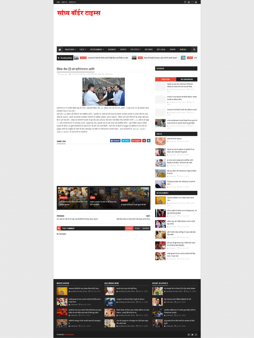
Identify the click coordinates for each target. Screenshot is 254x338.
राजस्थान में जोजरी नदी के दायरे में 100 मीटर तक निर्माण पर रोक (98, 57)
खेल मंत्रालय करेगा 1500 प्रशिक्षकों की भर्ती (177, 299)
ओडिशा (130, 58)
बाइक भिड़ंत (124, 200)
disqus (137, 228)
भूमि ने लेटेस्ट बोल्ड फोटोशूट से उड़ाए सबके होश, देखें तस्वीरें (181, 233)
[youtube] (188, 2)
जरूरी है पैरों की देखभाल (174, 138)
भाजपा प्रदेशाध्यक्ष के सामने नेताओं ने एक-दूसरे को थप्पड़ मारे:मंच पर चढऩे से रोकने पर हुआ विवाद (182, 121)
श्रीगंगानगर (108, 74)
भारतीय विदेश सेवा (91, 74)
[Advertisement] (149, 25)
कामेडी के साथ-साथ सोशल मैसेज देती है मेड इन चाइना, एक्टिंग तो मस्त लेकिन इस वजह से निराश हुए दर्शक (85, 311)
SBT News (149, 49)
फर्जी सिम (180, 58)
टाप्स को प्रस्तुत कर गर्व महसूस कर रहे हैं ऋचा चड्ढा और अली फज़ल (132, 321)
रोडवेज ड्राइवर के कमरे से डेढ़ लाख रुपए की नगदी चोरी (103, 203)
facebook (145, 228)
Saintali (183, 49)
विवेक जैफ (101, 74)
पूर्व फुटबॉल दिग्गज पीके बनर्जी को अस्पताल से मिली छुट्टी (179, 321)
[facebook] (185, 2)
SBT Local (161, 49)
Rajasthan (69, 49)
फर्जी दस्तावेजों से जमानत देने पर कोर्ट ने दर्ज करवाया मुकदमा (73, 203)
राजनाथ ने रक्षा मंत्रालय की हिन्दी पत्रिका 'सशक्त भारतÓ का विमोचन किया (182, 98)
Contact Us (72, 2)
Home (58, 2)
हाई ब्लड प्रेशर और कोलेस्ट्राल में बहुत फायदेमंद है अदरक (181, 172)
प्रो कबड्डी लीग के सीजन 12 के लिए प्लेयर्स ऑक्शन (179, 288)
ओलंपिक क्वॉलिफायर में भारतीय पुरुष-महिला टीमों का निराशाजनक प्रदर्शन (180, 311)
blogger (129, 228)
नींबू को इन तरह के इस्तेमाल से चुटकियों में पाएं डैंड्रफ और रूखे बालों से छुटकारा (180, 150)
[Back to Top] (195, 334)
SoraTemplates (69, 334)
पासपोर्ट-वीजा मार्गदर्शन (78, 74)
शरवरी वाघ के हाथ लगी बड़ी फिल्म (126, 288)
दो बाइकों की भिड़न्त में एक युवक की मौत (133, 204)
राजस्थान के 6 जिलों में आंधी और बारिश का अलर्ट (182, 109)
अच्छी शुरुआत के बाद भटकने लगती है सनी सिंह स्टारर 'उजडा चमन (181, 254)
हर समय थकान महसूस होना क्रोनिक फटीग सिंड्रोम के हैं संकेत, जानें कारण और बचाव (180, 161)
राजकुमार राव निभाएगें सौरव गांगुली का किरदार (130, 299)
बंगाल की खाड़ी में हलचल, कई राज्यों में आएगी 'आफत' (150, 57)
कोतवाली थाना (63, 198)
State (82, 49)
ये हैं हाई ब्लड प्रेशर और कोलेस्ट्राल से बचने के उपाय (181, 182)
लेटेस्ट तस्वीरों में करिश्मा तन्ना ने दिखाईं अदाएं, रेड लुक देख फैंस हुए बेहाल (182, 211)
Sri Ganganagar (187, 79)
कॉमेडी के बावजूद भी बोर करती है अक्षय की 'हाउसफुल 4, (85, 321)
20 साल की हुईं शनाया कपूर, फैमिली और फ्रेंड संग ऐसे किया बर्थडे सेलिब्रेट (181, 244)
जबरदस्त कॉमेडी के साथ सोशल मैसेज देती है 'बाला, (180, 199)
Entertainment (96, 49)
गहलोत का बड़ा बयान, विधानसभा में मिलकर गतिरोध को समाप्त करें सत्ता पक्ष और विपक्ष (180, 85)
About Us (64, 2)
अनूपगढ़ (92, 198)
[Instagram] (192, 2)
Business (112, 49)
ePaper (172, 49)
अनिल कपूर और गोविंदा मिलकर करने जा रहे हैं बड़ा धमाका (181, 222)
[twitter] (192, 334)
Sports (123, 49)
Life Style (135, 49)
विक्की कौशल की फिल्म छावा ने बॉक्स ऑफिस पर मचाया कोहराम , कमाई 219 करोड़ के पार (132, 311)
